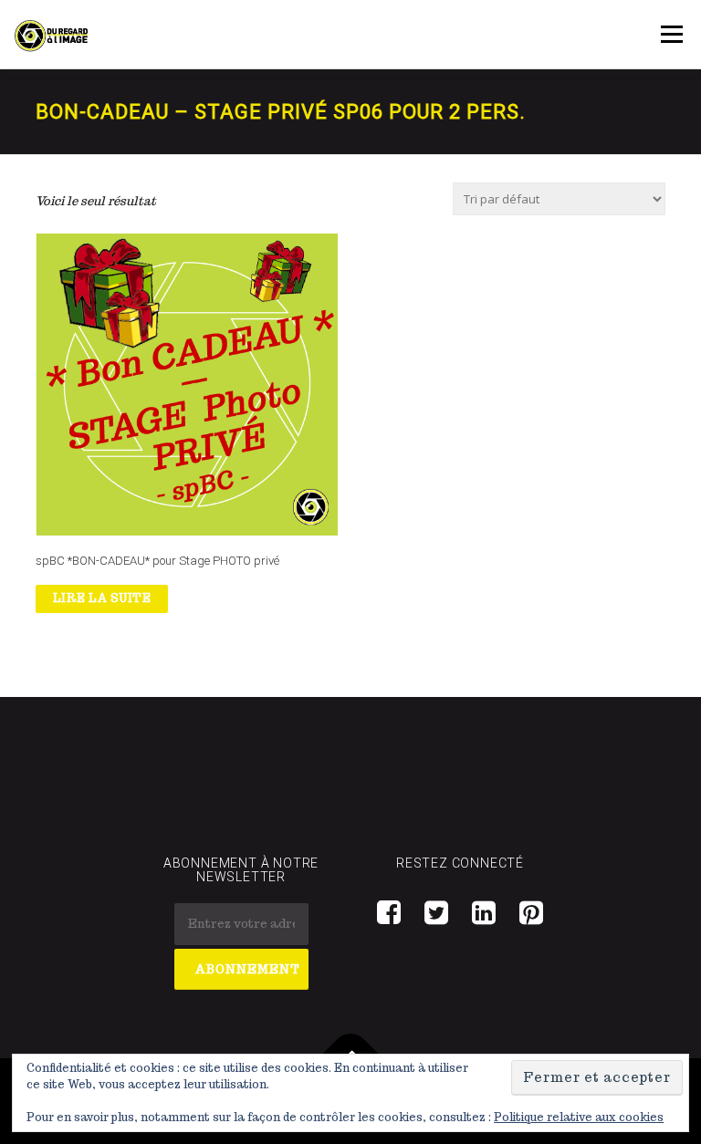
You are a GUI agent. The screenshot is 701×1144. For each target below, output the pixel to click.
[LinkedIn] (484, 912)
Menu (671, 34)
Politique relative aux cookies (579, 1117)
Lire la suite (102, 598)
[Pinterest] (531, 912)
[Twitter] (436, 912)
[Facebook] (389, 912)
